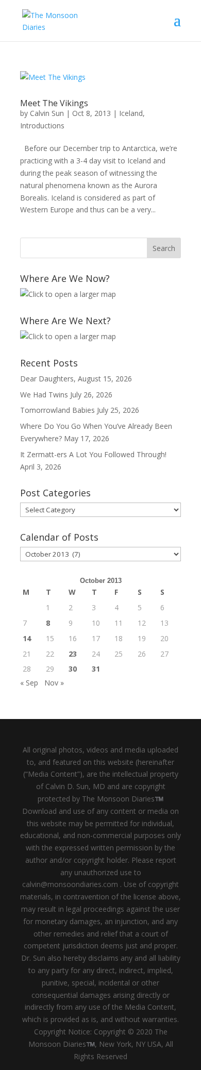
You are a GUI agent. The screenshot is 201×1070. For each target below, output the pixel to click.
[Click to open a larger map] (68, 294)
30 (73, 669)
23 (73, 654)
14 (27, 638)
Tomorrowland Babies (57, 410)
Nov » (54, 683)
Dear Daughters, (48, 378)
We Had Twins (44, 394)
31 (96, 669)
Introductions (42, 125)
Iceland (131, 113)
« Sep (29, 683)
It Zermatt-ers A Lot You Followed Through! (93, 454)
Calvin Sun (47, 113)
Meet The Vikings (54, 103)
